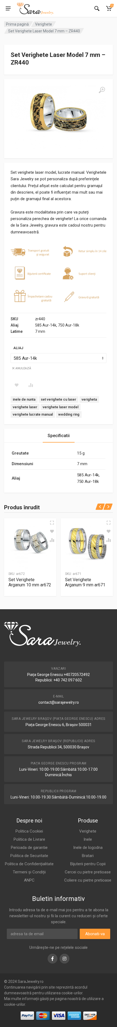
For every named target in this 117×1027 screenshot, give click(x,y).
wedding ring (68, 414)
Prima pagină (17, 24)
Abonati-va (95, 933)
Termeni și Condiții (29, 872)
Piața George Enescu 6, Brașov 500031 (59, 725)
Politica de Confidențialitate (29, 863)
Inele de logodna (88, 847)
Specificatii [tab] (59, 435)
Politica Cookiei (29, 831)
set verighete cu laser (58, 399)
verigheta (89, 399)
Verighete (43, 24)
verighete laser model (60, 407)
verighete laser (25, 407)
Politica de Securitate (29, 855)
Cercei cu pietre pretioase (88, 872)
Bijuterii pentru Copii (88, 863)
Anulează (23, 368)
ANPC (29, 880)
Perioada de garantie (29, 847)
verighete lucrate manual (33, 414)
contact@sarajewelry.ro (58, 702)
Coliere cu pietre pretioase (87, 880)
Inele (88, 839)
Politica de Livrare (29, 839)
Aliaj (18, 348)
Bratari (88, 855)
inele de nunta (24, 399)
